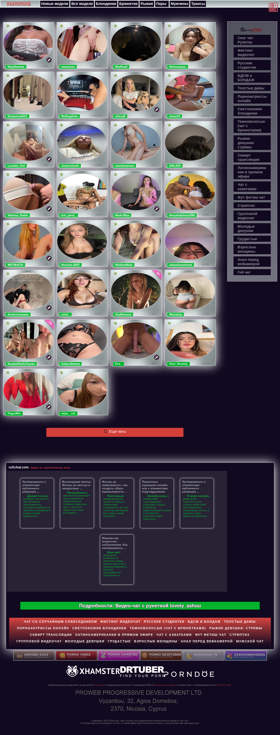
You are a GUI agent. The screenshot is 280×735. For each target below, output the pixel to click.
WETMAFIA (15, 264)
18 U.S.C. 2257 (223, 685)
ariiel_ (65, 314)
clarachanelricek (180, 264)
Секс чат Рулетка (245, 40)
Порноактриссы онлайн (252, 98)
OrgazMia (14, 413)
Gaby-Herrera (70, 363)
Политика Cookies (165, 685)
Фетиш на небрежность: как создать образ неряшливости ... (114, 486)
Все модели (82, 4)
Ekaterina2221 (17, 116)
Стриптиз (246, 205)
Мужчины (179, 4)
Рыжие (147, 4)
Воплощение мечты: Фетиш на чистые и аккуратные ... (77, 485)
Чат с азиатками (247, 187)
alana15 (174, 116)
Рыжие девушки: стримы (246, 142)
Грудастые (247, 239)
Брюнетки (128, 4)
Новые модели (54, 4)
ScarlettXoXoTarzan (21, 363)
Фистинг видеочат (246, 52)
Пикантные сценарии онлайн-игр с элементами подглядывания (155, 486)
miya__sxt (68, 413)
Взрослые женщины (247, 249)
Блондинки (106, 4)
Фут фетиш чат (251, 197)
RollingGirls (69, 116)
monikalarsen (124, 165)
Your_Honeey (178, 363)
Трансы (198, 4)
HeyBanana (123, 314)
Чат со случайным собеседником (60, 621)
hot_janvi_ (68, 215)
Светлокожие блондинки (250, 111)
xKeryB (120, 116)
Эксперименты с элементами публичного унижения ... (34, 486)
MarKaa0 (121, 66)
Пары (161, 4)
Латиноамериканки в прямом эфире (252, 172)
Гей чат (244, 272)
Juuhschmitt (70, 165)
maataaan (68, 66)
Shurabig (175, 314)
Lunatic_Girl (16, 165)
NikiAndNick (123, 264)
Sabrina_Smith (18, 215)
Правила (99, 685)
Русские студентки (247, 65)
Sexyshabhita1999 (182, 215)
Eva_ (118, 363)
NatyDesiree (16, 66)
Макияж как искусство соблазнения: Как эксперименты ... (114, 543)
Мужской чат (250, 641)
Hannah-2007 (70, 264)
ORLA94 (175, 165)
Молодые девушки (246, 228)
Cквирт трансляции (248, 157)
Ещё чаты (117, 431)
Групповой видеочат (247, 216)
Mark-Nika (122, 215)
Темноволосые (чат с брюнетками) (251, 125)
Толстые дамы (251, 88)
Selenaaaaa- (177, 66)
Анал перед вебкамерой (249, 262)
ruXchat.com (18, 467)
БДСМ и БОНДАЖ (246, 78)
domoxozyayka (18, 314)
